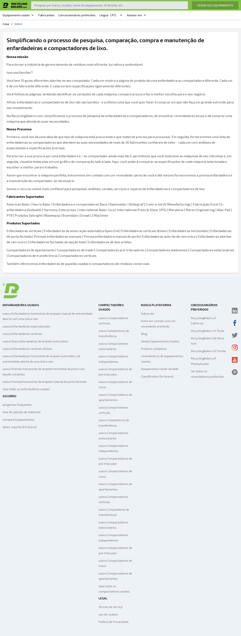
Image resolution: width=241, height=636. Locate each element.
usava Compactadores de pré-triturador (115, 371)
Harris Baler (41, 204)
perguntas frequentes (17, 404)
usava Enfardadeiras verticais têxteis (27, 348)
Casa (6, 24)
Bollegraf (136, 204)
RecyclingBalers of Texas (207, 331)
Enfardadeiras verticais (24, 231)
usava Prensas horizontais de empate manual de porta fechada (44, 381)
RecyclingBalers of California (203, 320)
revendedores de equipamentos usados (162, 358)
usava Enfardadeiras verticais (22, 333)
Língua (107, 15)
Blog (144, 333)
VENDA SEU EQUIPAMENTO (215, 5)
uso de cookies (108, 614)
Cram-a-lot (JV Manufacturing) (168, 204)
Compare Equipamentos (18, 419)
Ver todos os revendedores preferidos (207, 373)
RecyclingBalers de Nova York (207, 340)
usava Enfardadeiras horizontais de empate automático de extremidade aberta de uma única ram (41, 358)
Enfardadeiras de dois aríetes (109, 242)
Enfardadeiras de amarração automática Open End (81, 231)
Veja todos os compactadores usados (114, 588)
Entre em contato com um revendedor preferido (158, 323)
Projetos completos (154, 348)
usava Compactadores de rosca (115, 384)
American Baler (18, 204)
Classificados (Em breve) (157, 376)
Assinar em (134, 15)
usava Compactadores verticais (113, 320)
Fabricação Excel (205, 204)
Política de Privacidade (114, 622)
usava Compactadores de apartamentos (115, 397)
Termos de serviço (111, 607)
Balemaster (118, 204)
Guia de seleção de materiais (21, 412)
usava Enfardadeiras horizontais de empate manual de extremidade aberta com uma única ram (47, 316)
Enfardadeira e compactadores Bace (80, 204)
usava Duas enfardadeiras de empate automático (35, 341)
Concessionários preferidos (77, 15)
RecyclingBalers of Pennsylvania (203, 360)
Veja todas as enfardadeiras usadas (26, 389)
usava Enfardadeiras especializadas (26, 326)
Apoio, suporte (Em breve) (20, 427)
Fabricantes (46, 15)
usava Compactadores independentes (113, 358)
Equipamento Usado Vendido (160, 369)
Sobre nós (147, 313)
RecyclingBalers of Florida (208, 351)
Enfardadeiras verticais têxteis (144, 231)
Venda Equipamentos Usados (160, 341)
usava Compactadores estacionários (113, 346)
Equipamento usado (16, 15)
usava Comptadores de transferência (114, 333)
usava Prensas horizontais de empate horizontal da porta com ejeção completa (44, 371)
